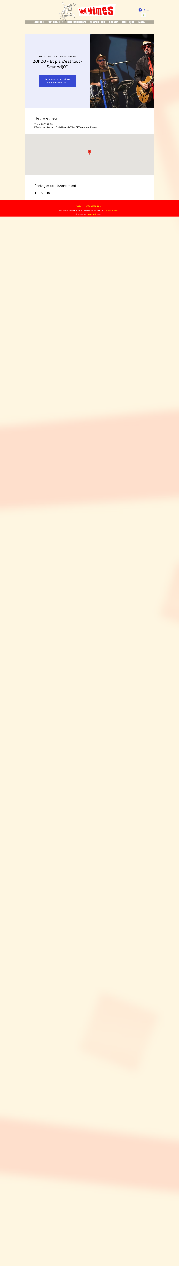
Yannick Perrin (112, 210)
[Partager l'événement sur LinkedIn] (48, 193)
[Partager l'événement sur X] (42, 193)
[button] (143, 13)
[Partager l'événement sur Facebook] (35, 193)
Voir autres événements (58, 82)
